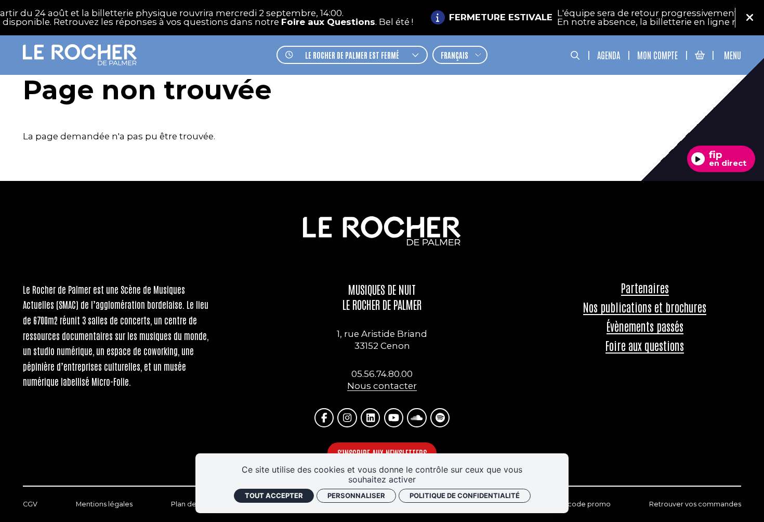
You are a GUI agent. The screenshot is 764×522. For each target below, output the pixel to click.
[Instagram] (347, 417)
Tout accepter (274, 495)
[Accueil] (80, 55)
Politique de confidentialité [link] (465, 495)
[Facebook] (324, 417)
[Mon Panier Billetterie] (700, 54)
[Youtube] (393, 417)
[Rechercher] (575, 55)
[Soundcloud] (416, 417)
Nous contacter (382, 386)
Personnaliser (356, 495)
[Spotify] (440, 417)
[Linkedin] (370, 417)
